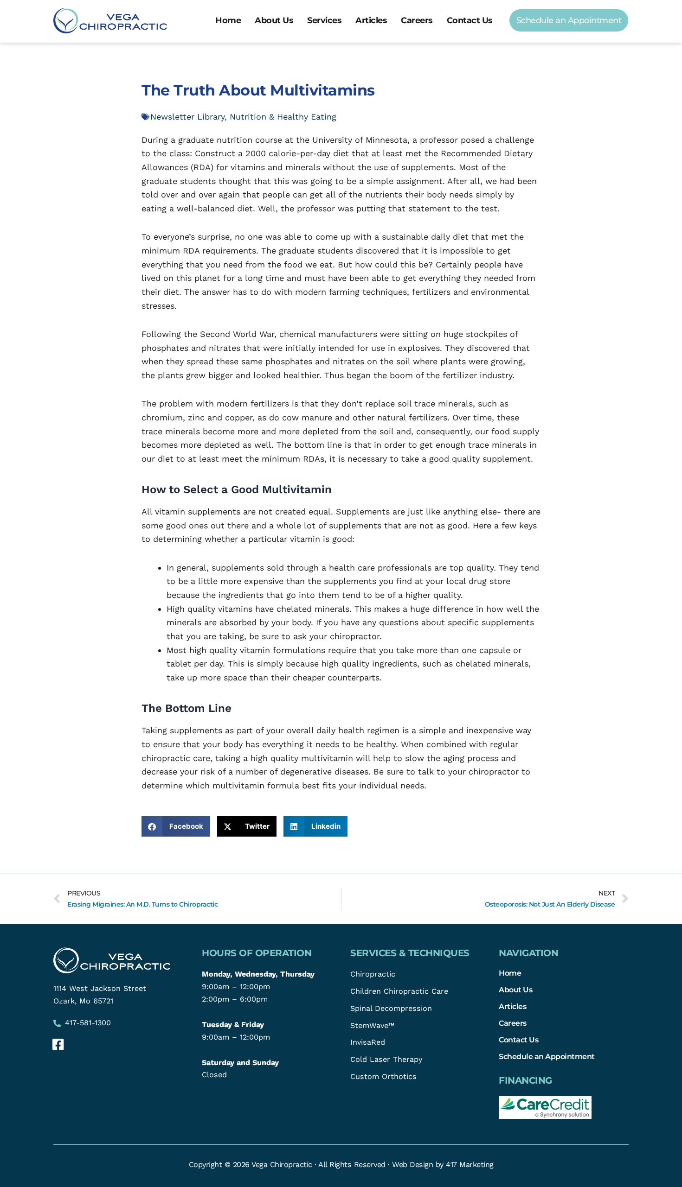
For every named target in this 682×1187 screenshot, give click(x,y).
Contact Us (470, 20)
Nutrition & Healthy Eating (283, 116)
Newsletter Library (187, 116)
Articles (371, 20)
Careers (417, 20)
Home (228, 20)
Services (324, 20)
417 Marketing (470, 1164)
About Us (274, 20)
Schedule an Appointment (547, 1056)
